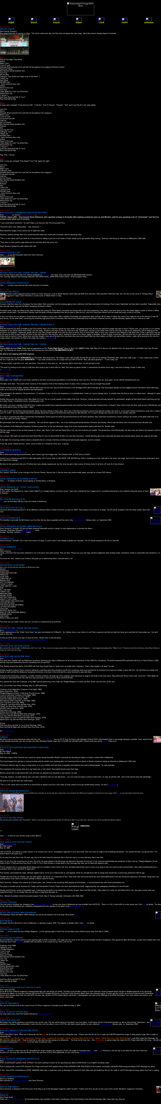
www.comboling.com (28, 215)
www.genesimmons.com (12, 549)
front (92, 1051)
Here (1, 501)
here (5, 255)
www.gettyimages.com (16, 1099)
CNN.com (7, 215)
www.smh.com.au (10, 378)
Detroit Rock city (48, 739)
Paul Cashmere (8, 731)
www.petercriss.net (10, 630)
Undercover (8, 658)
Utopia (23, 532)
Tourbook (19, 942)
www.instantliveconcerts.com (14, 452)
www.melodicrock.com (12, 1032)
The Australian (9, 844)
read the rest (50, 338)
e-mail (105, 741)
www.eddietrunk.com (11, 327)
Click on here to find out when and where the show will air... (23, 640)
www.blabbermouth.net (12, 346)
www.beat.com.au (44, 1014)
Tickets (49, 904)
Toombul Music (28, 530)
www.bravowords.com (12, 1061)
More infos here (79, 520)
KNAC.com (47, 275)
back (99, 1051)
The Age (7, 749)
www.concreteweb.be (20, 1080)
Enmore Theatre (40, 904)
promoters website (76, 906)
